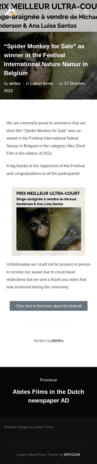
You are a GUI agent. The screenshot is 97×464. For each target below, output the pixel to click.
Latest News (41, 83)
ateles (14, 83)
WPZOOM (72, 455)
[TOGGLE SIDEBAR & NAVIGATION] (88, 11)
